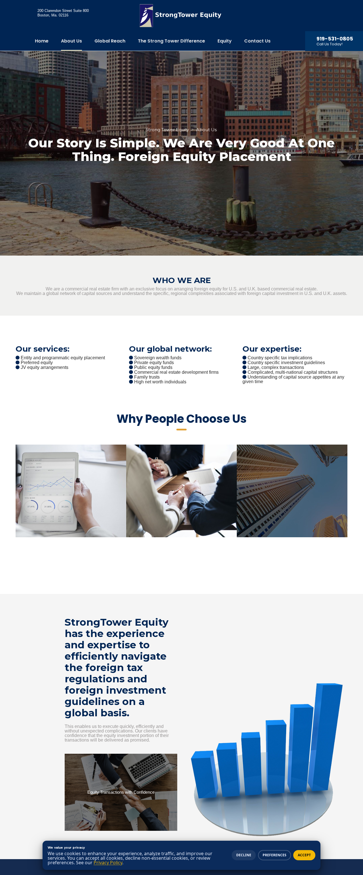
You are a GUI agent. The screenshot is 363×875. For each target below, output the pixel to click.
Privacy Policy (108, 862)
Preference (274, 855)
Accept (304, 855)
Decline (243, 855)
